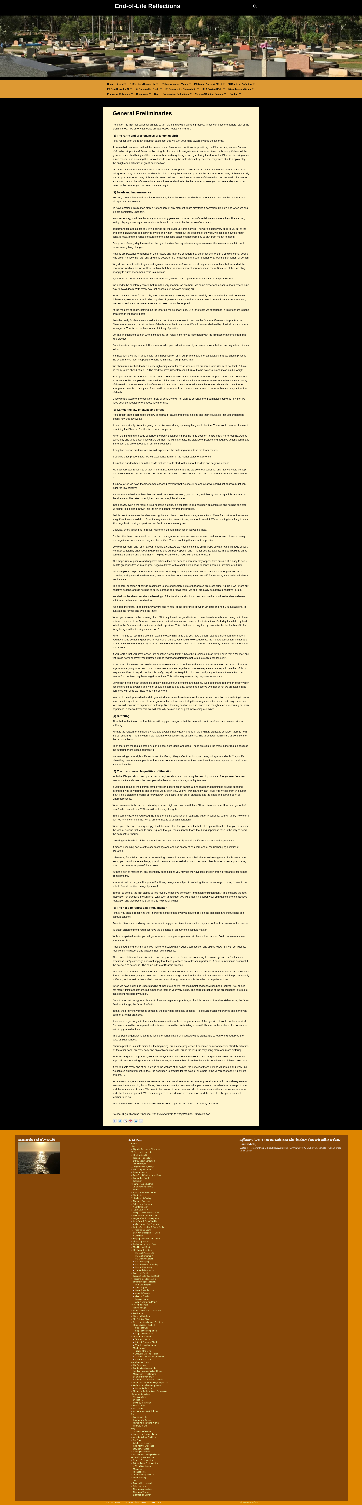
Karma (136, 1190)
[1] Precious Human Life (143, 84)
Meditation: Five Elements (145, 1374)
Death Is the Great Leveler (145, 1215)
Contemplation (139, 1164)
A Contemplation (140, 1207)
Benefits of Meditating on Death (147, 1175)
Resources (142, 94)
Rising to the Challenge (143, 1446)
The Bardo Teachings (142, 1250)
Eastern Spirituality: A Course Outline (149, 1227)
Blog (156, 94)
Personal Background (142, 1483)
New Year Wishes (141, 1492)
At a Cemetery (139, 1397)
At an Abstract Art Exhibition (146, 1411)
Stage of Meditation (144, 1333)
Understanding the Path (144, 1475)
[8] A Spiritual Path (212, 89)
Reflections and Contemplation (147, 1385)
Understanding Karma (143, 1187)
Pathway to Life (140, 1426)
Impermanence (140, 1172)
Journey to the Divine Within (146, 1423)
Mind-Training (139, 1477)
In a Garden (138, 1408)
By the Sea (138, 1400)
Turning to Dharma (141, 1451)
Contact (234, 94)
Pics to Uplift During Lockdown (146, 1454)
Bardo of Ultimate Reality (146, 1264)
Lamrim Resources (143, 1359)
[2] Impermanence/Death (175, 84)
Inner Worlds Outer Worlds (145, 1221)
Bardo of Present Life (144, 1253)
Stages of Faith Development (146, 1218)
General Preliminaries (143, 1460)
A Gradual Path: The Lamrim (146, 1354)
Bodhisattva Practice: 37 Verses (149, 1379)
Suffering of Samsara (142, 1204)
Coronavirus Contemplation (145, 1434)
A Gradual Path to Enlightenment (150, 1356)
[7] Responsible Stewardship (180, 89)
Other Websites (140, 1486)
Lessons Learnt (141, 1299)
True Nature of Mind (144, 1339)
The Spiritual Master (142, 1319)
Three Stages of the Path (144, 1325)
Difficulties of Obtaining (144, 1161)
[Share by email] (141, 1121)
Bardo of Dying (142, 1261)
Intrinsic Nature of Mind (146, 1342)
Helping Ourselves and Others (146, 1238)
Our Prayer (138, 1440)
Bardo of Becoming (143, 1267)
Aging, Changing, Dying (146, 1302)
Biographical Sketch (142, 1495)
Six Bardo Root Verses (145, 1270)
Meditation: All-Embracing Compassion (150, 1382)
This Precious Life (141, 1155)
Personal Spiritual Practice (209, 94)
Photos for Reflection (118, 94)
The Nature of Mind (142, 1336)
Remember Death (141, 1178)
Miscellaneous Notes (239, 89)
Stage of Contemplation (146, 1331)
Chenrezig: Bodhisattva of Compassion (150, 1391)
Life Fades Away (140, 1365)
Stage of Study (141, 1328)
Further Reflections (143, 1388)
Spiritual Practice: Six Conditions (147, 1371)
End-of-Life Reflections (147, 6)
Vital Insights (141, 1287)
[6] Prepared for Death (147, 89)
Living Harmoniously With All (146, 1213)
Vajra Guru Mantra (143, 1466)
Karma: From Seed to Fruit (144, 1192)
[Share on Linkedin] (135, 1121)
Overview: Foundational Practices (148, 1322)
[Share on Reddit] (125, 1121)
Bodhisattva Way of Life (143, 1377)
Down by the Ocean (142, 1403)
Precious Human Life (142, 1158)
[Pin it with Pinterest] (130, 1121)
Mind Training (139, 1348)
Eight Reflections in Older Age (146, 1149)
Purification (138, 1313)
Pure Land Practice (141, 1273)
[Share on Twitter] (120, 1121)
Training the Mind (143, 1351)
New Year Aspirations (142, 1489)
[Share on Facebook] (115, 1121)
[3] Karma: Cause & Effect (208, 84)
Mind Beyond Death (142, 1247)
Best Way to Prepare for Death (146, 1233)
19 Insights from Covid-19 (144, 1437)
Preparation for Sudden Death (146, 1276)
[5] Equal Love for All (118, 89)
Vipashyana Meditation (145, 1345)
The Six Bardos (139, 1472)
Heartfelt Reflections (144, 1290)
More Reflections (142, 1293)
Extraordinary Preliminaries (145, 1463)
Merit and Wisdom (141, 1316)
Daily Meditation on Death (145, 1244)
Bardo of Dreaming (144, 1256)
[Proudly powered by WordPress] (241, 1502)
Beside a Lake (139, 1405)
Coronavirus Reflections (176, 94)
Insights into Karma (142, 1420)
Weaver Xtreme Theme (250, 1502)
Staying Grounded (141, 1449)
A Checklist (138, 1236)
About (120, 84)
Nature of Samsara (141, 1201)
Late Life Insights (143, 1285)
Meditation (138, 1195)
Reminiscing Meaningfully (144, 1368)
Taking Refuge (139, 1308)
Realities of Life (140, 1417)
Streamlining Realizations (144, 1282)
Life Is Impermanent (142, 1169)
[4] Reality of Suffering (240, 84)
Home (110, 84)
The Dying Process (141, 1241)
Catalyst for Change (142, 1443)
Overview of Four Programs (147, 1224)
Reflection (137, 1181)
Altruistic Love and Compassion (147, 1310)
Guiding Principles (143, 1296)
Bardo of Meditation (144, 1259)
